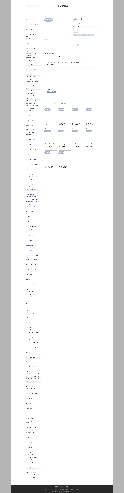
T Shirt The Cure (30, 144)
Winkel (44, 11)
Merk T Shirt (29, 46)
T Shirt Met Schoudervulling (33, 373)
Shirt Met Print (29, 64)
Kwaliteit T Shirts (72, 11)
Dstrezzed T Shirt (30, 93)
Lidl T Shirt (28, 413)
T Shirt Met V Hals (30, 368)
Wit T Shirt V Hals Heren (32, 391)
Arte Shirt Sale (29, 71)
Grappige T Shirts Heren (32, 363)
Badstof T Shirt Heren (31, 69)
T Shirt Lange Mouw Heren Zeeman (33, 229)
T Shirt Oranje (29, 339)
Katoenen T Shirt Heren (32, 149)
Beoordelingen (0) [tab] (71, 50)
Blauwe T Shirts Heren (31, 272)
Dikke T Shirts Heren (31, 411)
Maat (74, 26)
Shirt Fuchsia (29, 447)
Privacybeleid (95, 0)
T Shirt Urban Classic (31, 299)
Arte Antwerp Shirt (30, 120)
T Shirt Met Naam (30, 337)
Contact (63, 0)
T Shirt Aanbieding (30, 366)
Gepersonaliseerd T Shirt (32, 41)
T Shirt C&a (28, 204)
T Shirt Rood (29, 435)
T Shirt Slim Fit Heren (31, 159)
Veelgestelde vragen (87, 0)
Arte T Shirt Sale (30, 174)
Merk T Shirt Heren (30, 76)
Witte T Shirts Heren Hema (32, 199)
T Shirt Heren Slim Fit (31, 139)
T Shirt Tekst (29, 442)
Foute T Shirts (63, 11)
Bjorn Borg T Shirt (30, 214)
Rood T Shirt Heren (31, 317)
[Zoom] (46, 40)
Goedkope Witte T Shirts (32, 245)
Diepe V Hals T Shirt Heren (32, 176)
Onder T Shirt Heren (31, 48)
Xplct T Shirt (29, 383)
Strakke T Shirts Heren (31, 472)
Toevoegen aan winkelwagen (83, 34)
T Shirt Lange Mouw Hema (32, 357)
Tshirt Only (28, 38)
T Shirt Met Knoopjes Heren (33, 167)
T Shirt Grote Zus (30, 325)
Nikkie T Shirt (50, 11)
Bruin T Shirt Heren (31, 462)
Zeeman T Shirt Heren (31, 393)
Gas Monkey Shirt (30, 179)
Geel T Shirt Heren (30, 445)
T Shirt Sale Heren (30, 206)
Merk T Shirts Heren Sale (32, 24)
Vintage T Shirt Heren (31, 296)
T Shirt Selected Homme (32, 164)
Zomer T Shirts (29, 440)
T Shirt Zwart (29, 22)
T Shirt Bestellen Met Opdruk (31, 61)
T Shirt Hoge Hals (30, 209)
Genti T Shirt (29, 277)
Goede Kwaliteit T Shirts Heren (32, 126)
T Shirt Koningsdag (30, 430)
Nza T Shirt (28, 137)
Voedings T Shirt (81, 11)
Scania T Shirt (29, 274)
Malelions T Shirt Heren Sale (33, 262)
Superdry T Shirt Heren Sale (33, 152)
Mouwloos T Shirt (30, 90)
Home (40, 11)
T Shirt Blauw (29, 425)
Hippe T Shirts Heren (31, 269)
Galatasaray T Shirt (30, 57)
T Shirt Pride (29, 79)
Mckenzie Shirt (29, 437)
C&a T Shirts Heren (30, 469)
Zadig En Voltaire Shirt (31, 250)
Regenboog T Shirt (30, 408)
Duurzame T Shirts (30, 211)
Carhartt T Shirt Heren (31, 457)
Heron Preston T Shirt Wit (32, 406)
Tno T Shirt (28, 287)
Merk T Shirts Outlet (31, 474)
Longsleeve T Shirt (30, 85)
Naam (48, 81)
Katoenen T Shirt (30, 294)
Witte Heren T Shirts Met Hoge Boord (32, 256)
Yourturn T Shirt (30, 154)
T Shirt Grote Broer (30, 186)
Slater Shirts (29, 74)
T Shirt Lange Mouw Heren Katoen (33, 35)
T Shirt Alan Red (30, 123)
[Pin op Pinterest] (78, 45)
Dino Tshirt (56, 11)
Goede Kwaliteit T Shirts (32, 253)
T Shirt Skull (29, 238)
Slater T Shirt (29, 401)
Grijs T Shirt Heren (30, 352)
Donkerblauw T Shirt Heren (33, 349)
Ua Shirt (28, 19)
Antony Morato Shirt (31, 147)
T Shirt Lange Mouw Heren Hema (33, 421)
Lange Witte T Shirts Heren (33, 51)
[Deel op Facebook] (74, 45)
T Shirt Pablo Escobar (31, 477)
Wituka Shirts (29, 306)
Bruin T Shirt (29, 344)
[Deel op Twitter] (76, 45)
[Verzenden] (38, 6)
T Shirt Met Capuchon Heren (33, 376)
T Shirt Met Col (29, 115)
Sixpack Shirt (29, 327)
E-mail (74, 81)
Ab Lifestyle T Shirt (30, 248)
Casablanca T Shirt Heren (32, 169)
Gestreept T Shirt (30, 432)
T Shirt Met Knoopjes (31, 196)
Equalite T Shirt (30, 110)
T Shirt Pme (29, 240)
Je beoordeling (51, 70)
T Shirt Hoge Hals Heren (32, 105)
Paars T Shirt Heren (31, 347)
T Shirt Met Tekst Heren (32, 235)
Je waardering (50, 64)
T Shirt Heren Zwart (31, 233)
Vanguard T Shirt (30, 224)
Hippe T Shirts (29, 418)
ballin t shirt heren (49, 123)
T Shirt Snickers (30, 219)
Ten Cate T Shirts (30, 282)
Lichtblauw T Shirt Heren (32, 427)
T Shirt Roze (29, 467)
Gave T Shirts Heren (31, 142)
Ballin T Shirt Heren (31, 226)
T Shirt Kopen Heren (31, 335)
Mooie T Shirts (29, 416)
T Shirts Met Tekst (30, 388)
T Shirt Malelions (30, 108)
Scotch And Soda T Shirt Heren (32, 302)
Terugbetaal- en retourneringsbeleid (74, 0)
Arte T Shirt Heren (30, 129)
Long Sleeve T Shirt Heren (32, 332)
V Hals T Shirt (29, 43)
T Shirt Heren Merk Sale (32, 95)
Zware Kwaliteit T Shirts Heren (32, 82)
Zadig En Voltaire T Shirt (32, 386)
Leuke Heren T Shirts (31, 398)
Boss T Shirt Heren (30, 103)
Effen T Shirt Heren (31, 181)
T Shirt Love (29, 267)
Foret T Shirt (29, 27)
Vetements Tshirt (30, 157)
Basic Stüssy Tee (30, 454)
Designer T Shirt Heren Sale (33, 201)
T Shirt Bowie (29, 452)
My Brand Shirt (29, 98)
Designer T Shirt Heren (31, 259)
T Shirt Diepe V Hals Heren (32, 17)
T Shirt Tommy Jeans (31, 100)
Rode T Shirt (29, 371)
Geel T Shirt (29, 88)
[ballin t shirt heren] (51, 113)
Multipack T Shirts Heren (32, 162)
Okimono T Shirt (30, 322)
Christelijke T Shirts (30, 311)
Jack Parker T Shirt (30, 191)
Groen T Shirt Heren (31, 264)
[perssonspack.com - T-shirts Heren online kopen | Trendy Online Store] (62, 6)
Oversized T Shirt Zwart (32, 330)
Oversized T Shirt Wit (31, 134)
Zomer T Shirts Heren (31, 32)
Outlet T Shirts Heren (31, 189)
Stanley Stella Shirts (31, 450)
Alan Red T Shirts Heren (32, 113)
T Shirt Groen (29, 396)
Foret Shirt (28, 354)
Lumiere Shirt (29, 320)
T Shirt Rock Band (30, 291)
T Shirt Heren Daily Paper (32, 342)
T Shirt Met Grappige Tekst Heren (32, 360)
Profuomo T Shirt (30, 29)
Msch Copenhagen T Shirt (32, 132)
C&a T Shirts (29, 403)
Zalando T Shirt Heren (31, 459)
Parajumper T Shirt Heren (32, 381)
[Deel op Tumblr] (81, 45)
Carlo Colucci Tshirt (30, 284)
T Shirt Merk (29, 243)
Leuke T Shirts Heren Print (32, 378)
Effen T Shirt (29, 289)
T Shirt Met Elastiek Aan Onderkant (32, 314)
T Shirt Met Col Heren (31, 66)
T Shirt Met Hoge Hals (31, 464)
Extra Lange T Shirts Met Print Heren (32, 54)
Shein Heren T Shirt (31, 184)
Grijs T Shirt (28, 279)
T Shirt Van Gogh (30, 171)
